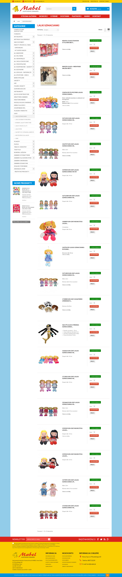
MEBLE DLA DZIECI (19, 105)
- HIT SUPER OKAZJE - (20, 50)
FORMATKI (17, 34)
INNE (16, 138)
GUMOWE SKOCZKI (20, 88)
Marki (87, 16)
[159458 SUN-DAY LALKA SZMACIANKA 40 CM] (48, 179)
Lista (108, 30)
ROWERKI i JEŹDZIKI (20, 152)
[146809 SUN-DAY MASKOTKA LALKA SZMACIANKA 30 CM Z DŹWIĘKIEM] (48, 230)
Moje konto (67, 553)
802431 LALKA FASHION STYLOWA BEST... (70, 41)
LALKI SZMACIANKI (21, 116)
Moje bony (65, 564)
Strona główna (28, 16)
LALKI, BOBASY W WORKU (23, 119)
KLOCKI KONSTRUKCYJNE (21, 94)
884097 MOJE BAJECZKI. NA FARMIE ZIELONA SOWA (28, 207)
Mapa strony (49, 566)
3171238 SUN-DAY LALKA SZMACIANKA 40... (71, 196)
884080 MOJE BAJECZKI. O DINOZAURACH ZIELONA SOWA (26, 190)
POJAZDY (17, 141)
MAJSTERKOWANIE (19, 99)
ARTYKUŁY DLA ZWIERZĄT (22, 39)
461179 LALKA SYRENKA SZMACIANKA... (70, 326)
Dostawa (64, 16)
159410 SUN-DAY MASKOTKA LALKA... (72, 455)
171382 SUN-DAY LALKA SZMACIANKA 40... (70, 377)
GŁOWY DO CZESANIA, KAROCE (24, 132)
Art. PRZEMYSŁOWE (20, 64)
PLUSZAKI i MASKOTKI (20, 110)
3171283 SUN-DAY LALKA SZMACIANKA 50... (71, 274)
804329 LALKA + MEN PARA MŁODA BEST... (71, 67)
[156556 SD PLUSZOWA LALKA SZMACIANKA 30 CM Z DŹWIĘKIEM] (48, 101)
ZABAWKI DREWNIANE (21, 160)
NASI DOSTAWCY (19, 42)
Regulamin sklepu (50, 558)
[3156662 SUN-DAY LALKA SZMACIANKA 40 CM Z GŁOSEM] (48, 411)
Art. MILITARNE (18, 56)
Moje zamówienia (67, 556)
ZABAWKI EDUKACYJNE (21, 163)
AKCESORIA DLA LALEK (22, 135)
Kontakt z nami (104, 1)
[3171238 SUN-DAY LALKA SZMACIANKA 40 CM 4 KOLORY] (48, 204)
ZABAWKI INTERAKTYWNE (22, 155)
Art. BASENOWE (18, 53)
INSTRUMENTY (18, 91)
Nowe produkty (23, 183)
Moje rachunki (66, 558)
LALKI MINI (18, 129)
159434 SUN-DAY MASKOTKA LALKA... (72, 429)
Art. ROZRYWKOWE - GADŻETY (23, 67)
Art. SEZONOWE (18, 69)
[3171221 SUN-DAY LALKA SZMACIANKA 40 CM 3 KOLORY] (48, 127)
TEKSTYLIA (17, 149)
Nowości (43, 16)
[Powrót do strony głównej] (14, 21)
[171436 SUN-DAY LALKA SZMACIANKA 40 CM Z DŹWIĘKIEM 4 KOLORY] (48, 514)
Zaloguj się (85, 1)
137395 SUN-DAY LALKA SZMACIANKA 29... (70, 481)
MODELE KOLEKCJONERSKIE (22, 102)
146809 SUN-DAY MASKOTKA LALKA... (72, 222)
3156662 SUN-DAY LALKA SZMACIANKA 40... (71, 403)
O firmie (54, 16)
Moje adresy (65, 560)
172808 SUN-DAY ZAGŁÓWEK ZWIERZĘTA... (72, 300)
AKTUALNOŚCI (18, 36)
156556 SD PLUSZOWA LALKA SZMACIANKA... (72, 93)
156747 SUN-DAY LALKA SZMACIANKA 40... (70, 145)
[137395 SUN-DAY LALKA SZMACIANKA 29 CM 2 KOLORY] (48, 489)
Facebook (17, 1)
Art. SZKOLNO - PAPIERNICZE (22, 72)
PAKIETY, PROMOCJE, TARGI (22, 45)
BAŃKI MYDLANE (19, 78)
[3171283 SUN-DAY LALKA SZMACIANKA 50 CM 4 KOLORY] (48, 282)
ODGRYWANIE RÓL (19, 108)
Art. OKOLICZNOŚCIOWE (21, 61)
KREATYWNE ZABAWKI (21, 97)
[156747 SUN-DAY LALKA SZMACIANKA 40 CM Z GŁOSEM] (48, 153)
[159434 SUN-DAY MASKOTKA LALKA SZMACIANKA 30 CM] (48, 437)
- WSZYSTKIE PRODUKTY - (22, 171)
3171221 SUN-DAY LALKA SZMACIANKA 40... (71, 119)
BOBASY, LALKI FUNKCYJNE (23, 122)
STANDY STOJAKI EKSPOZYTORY (19, 30)
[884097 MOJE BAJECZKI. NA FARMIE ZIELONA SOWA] (16, 208)
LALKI (15, 113)
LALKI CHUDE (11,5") (21, 126)
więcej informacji (101, 575)
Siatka (105, 30)
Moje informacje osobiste (69, 562)
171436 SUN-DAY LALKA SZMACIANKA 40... (70, 506)
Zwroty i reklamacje (67, 566)
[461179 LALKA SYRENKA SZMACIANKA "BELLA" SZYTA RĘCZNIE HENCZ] (48, 334)
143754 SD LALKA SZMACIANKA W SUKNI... (73, 248)
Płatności (76, 16)
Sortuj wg (40, 29)
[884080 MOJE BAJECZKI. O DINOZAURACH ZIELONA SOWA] (16, 191)
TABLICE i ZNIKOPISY (20, 147)
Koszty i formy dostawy (52, 562)
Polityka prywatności (51, 560)
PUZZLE (16, 144)
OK (107, 575)
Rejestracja (94, 1)
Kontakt (97, 16)
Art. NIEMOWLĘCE (19, 58)
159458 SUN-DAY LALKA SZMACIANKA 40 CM (70, 171)
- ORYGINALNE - (18, 47)
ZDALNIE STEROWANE (20, 166)
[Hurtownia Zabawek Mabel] (27, 8)
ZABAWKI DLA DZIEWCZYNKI (22, 158)
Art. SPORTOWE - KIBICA (21, 75)
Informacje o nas (50, 556)
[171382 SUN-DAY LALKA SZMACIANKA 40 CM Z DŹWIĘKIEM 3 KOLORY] (48, 385)
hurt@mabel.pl (40, 1)
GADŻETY (17, 80)
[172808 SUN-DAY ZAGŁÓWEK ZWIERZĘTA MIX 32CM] (48, 308)
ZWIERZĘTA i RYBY (19, 169)
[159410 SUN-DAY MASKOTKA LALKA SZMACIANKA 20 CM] (48, 463)
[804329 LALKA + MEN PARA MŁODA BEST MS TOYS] (48, 75)
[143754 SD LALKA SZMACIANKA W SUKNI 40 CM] (48, 256)
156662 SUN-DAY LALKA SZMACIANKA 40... (70, 351)
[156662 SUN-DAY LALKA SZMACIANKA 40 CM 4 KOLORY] (48, 359)
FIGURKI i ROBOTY (19, 86)
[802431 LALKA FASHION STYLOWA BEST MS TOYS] (48, 49)
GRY (15, 83)
